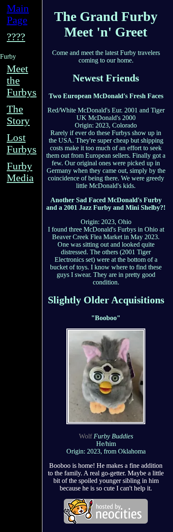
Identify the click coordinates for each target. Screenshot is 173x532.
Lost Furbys (22, 143)
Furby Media (20, 171)
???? (16, 36)
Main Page (18, 14)
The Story (18, 114)
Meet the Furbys (22, 80)
